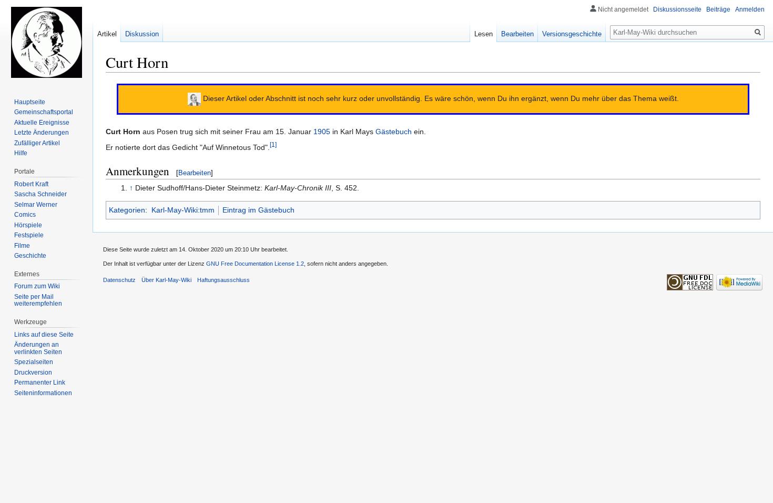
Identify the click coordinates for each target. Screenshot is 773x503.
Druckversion (33, 372)
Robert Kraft (31, 184)
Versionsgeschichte (572, 34)
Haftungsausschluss (223, 280)
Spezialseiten (33, 362)
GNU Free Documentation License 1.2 (255, 263)
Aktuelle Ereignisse (41, 122)
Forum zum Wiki (37, 286)
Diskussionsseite (677, 9)
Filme (22, 245)
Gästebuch (393, 131)
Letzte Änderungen (41, 132)
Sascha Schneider (40, 194)
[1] (273, 144)
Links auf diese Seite (44, 334)
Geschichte (30, 255)
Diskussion (142, 34)
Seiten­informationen (43, 393)
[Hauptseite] (46, 42)
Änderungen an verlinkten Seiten (38, 348)
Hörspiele (28, 225)
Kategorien (127, 210)
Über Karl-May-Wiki (166, 280)
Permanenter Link (39, 382)
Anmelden (750, 9)
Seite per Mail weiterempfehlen (38, 300)
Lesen (483, 34)
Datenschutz (119, 280)
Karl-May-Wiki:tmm (183, 210)
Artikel (107, 34)
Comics (25, 214)
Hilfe (20, 153)
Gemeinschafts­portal (43, 112)
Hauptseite (29, 102)
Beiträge (718, 9)
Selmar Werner (35, 204)
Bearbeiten (194, 173)
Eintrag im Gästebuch (258, 210)
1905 (321, 131)
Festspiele (29, 235)
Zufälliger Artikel (37, 143)
